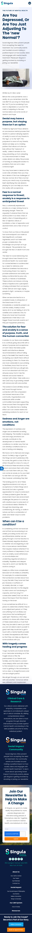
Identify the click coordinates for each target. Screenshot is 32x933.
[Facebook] (13, 859)
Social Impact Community (16, 748)
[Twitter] (18, 859)
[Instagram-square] (16, 859)
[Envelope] (21, 859)
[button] (29, 3)
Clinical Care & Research (16, 700)
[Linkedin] (10, 859)
